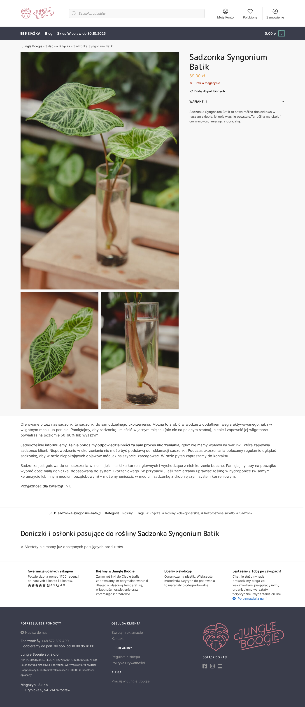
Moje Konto (225, 17)
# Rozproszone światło (218, 513)
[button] (274, 33)
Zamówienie (275, 17)
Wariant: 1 (198, 101)
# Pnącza (63, 46)
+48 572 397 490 (55, 641)
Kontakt (117, 638)
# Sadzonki (244, 513)
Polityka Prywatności (128, 663)
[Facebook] (205, 666)
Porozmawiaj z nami (252, 598)
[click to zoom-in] (100, 170)
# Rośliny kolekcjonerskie (180, 513)
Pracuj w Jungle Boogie (131, 681)
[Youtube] (220, 666)
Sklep (49, 46)
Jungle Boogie (32, 46)
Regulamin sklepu (126, 657)
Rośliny (127, 513)
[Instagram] (212, 666)
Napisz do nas (36, 632)
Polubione (250, 17)
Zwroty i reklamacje (127, 632)
